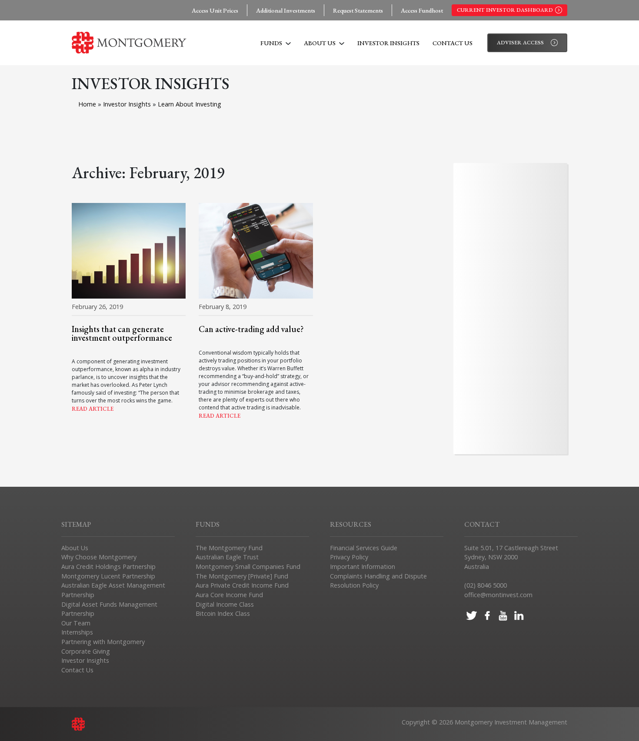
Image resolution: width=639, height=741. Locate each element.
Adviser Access (520, 42)
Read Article (92, 408)
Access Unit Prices (215, 10)
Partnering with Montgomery (103, 642)
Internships (77, 632)
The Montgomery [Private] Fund (242, 576)
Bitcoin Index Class (223, 613)
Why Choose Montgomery (98, 557)
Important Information (362, 566)
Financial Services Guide (363, 548)
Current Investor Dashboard (505, 9)
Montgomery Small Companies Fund (248, 566)
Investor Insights (388, 43)
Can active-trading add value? (251, 329)
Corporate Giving (85, 651)
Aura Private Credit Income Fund (242, 585)
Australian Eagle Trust (227, 557)
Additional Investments (285, 10)
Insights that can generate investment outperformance (122, 333)
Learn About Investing (189, 104)
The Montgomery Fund (229, 548)
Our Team (75, 623)
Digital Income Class (225, 604)
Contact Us (453, 43)
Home (87, 104)
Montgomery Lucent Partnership (108, 576)
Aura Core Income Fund (229, 595)
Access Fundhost (422, 10)
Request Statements (358, 10)
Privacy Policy (349, 557)
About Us (320, 43)
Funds (271, 43)
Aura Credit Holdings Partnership (108, 566)
